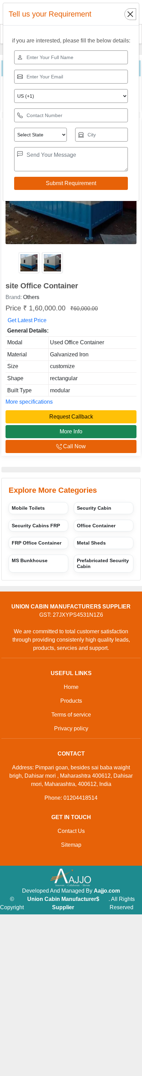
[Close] (130, 14)
